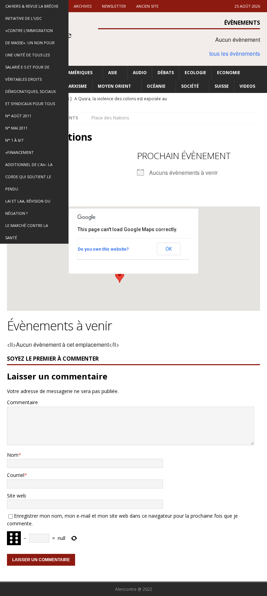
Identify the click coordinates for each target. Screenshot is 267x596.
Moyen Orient (114, 86)
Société (190, 86)
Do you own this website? (103, 249)
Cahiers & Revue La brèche (31, 6)
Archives (82, 6)
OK (168, 249)
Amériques (80, 73)
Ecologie (195, 73)
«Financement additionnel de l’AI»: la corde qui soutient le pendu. (28, 170)
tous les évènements (234, 53)
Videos (247, 86)
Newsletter (114, 6)
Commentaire (22, 402)
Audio (140, 73)
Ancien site (147, 6)
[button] (119, 276)
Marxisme (76, 86)
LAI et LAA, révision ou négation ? (27, 207)
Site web (16, 495)
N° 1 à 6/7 (14, 140)
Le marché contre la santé (26, 231)
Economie (228, 73)
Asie (112, 73)
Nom (12, 455)
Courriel (15, 475)
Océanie (156, 86)
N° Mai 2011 (16, 128)
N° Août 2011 (18, 115)
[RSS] (261, 99)
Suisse (222, 86)
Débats (165, 73)
